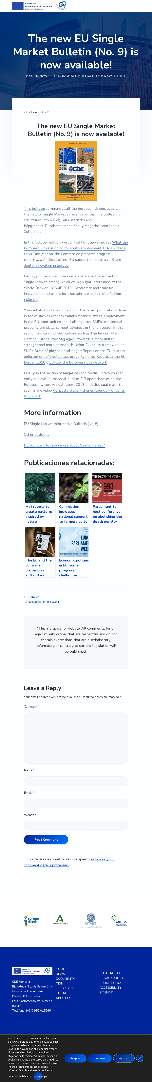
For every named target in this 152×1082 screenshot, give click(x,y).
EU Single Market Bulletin (44, 602)
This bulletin (34, 208)
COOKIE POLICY (111, 983)
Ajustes (124, 1058)
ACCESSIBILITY (110, 988)
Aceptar (75, 1058)
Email (29, 793)
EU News (41, 76)
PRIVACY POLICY (111, 978)
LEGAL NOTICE (110, 973)
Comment (32, 706)
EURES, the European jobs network (78, 362)
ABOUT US (63, 998)
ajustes (38, 1076)
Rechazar (100, 1058)
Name (29, 770)
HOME (60, 969)
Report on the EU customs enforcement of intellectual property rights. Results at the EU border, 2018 (75, 356)
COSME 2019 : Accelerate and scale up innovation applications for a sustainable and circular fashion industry (72, 294)
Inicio (29, 76)
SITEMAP (106, 992)
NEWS (60, 974)
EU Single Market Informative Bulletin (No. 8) (61, 423)
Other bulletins (36, 434)
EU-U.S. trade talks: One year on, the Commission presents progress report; (74, 254)
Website (30, 815)
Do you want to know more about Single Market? (64, 445)
